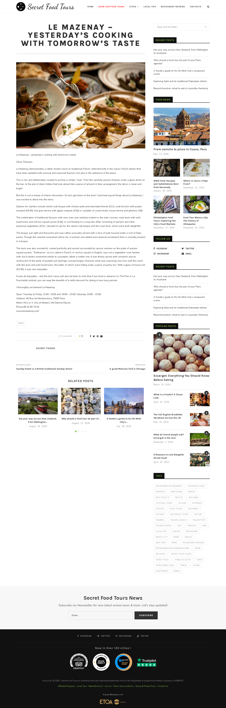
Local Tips (150, 6)
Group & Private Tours (146, 686)
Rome (198, 548)
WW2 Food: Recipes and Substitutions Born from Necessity (166, 184)
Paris (21, 323)
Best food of (162, 497)
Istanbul (160, 520)
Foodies (160, 509)
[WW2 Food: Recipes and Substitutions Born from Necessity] (167, 168)
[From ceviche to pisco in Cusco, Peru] (182, 126)
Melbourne (192, 531)
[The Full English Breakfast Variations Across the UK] (200, 419)
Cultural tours (164, 503)
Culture (182, 503)
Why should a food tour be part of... (81, 418)
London (176, 531)
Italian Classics (178, 520)
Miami (176, 537)
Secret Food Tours (181, 554)
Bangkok (160, 491)
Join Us (108, 686)
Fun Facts (196, 6)
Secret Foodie (45, 348)
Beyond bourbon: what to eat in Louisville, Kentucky (181, 88)
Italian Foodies (163, 525)
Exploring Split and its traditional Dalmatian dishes (180, 81)
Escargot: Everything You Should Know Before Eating (181, 378)
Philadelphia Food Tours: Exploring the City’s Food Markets (165, 220)
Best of (179, 497)
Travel (183, 565)
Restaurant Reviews (173, 6)
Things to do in (183, 560)
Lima (204, 525)
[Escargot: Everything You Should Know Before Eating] (182, 353)
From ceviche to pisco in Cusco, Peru (180, 149)
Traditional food (165, 565)
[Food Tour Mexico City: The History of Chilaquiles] (196, 204)
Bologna (193, 497)
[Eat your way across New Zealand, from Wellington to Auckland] (38, 401)
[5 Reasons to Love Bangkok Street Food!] (200, 459)
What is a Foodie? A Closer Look (168, 396)
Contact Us (163, 686)
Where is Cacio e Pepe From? (195, 182)
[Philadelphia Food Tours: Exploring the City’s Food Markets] (167, 204)
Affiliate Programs (66, 686)
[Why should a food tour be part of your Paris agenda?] (81, 401)
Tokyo (199, 560)
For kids (160, 514)
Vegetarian (162, 571)
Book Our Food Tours (111, 6)
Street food (162, 560)
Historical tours (179, 514)
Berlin (191, 491)
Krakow (192, 525)
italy (179, 525)
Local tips (161, 531)
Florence (197, 503)
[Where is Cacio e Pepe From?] (196, 168)
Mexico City (162, 537)
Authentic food (196, 486)
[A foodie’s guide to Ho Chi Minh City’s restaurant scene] (124, 401)
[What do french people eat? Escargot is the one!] (200, 439)
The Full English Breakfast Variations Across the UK (168, 416)
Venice (176, 571)
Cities (132, 6)
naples (188, 537)
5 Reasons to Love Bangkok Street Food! (169, 456)
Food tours (176, 509)
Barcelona (176, 491)
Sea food (160, 554)
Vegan (196, 565)
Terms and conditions (123, 686)
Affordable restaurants (169, 486)
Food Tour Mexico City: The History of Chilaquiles (195, 220)
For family (193, 509)
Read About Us (96, 686)
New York (161, 543)
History (198, 514)
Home (90, 6)
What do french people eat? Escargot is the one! (169, 436)
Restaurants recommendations (172, 548)
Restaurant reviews (193, 543)
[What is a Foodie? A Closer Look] (200, 399)
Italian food (199, 520)
